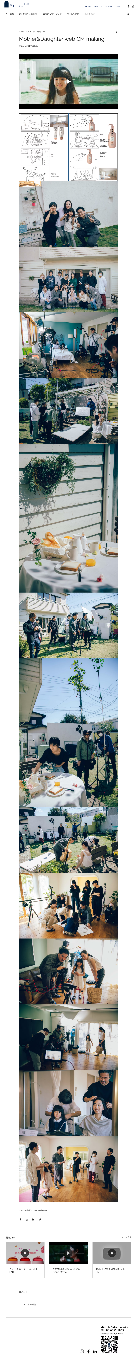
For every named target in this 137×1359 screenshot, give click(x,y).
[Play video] (68, 81)
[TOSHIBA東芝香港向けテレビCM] (112, 1253)
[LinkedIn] (95, 1351)
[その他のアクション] (116, 31)
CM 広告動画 (73, 14)
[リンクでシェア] (40, 1219)
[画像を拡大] (68, 147)
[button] (128, 14)
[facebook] (128, 6)
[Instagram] (82, 1351)
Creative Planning (40, 1210)
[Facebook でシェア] (20, 1219)
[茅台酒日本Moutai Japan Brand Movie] (68, 1253)
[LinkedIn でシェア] (33, 1219)
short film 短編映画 (28, 14)
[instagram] (132, 6)
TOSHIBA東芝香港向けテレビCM (112, 1270)
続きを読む (90, 14)
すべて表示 (126, 1237)
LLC (26, 4)
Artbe (16, 5)
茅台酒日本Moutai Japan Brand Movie (66, 1270)
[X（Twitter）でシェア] (27, 1219)
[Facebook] (88, 1351)
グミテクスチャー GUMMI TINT (23, 1270)
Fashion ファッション (52, 14)
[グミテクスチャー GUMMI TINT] (25, 1253)
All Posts (10, 14)
